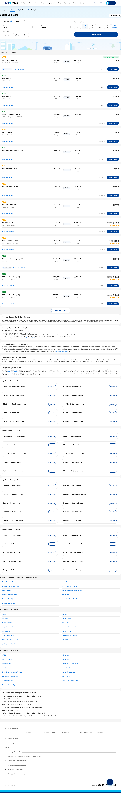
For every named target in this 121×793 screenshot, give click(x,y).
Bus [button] (13, 10)
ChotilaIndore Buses (12, 413)
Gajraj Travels (6, 668)
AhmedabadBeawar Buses (74, 544)
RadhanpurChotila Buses (14, 471)
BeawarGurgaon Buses (13, 520)
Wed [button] (100, 27)
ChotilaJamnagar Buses (73, 404)
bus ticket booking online (62, 351)
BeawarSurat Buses (72, 520)
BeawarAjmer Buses (12, 512)
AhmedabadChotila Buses (14, 436)
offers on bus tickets (12, 371)
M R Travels (65, 594)
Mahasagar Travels (8, 622)
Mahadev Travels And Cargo (10, 586)
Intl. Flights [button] (33, 10)
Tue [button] (92, 27)
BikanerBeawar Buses (73, 561)
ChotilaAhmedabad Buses (14, 387)
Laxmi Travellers (67, 668)
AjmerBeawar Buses (12, 561)
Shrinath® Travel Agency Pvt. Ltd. (72, 590)
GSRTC (4, 614)
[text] (3, 10)
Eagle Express (6, 631)
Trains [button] (22, 10)
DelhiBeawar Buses (72, 535)
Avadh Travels (66, 582)
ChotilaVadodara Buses (13, 395)
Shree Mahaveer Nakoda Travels (12, 672)
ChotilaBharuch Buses (73, 421)
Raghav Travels (66, 631)
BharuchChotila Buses (73, 471)
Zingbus (64, 614)
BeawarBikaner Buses (73, 512)
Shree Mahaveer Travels (9, 582)
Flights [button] (5, 10)
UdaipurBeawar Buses (73, 552)
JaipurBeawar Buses (12, 535)
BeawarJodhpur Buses (13, 494)
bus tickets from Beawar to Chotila (26, 338)
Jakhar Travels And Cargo (70, 680)
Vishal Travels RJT (7, 627)
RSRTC (4, 655)
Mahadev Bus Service (8, 603)
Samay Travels (66, 618)
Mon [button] (85, 27)
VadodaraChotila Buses (13, 445)
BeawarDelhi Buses (72, 486)
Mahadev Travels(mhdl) (9, 599)
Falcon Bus (5, 618)
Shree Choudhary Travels (69, 599)
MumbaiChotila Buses (73, 445)
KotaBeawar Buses (11, 552)
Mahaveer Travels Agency (10, 685)
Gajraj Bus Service (7, 680)
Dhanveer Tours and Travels (70, 627)
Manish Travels (66, 622)
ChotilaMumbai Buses (73, 395)
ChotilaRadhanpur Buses (14, 421)
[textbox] (18, 27)
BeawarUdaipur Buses (73, 503)
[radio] (8, 21)
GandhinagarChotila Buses (14, 453)
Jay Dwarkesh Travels (8, 644)
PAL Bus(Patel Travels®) (69, 586)
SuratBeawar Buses (72, 570)
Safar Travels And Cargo (9, 594)
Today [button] (77, 27)
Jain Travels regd (7, 659)
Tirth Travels (65, 639)
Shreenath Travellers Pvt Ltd (70, 663)
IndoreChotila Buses (12, 462)
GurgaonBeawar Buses (13, 570)
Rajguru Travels (6, 590)
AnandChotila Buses (72, 462)
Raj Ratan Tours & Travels (70, 635)
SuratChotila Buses (72, 436)
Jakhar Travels (6, 663)
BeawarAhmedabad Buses (74, 494)
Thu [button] (107, 27)
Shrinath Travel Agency (69, 672)
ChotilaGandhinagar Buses (14, 404)
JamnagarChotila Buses (73, 453)
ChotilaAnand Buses (72, 413)
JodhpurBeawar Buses (13, 544)
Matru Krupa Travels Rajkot (10, 639)
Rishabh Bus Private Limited (10, 676)
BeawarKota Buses (11, 503)
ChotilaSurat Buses (72, 387)
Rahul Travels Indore (8, 635)
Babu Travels (66, 676)
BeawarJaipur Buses (12, 486)
